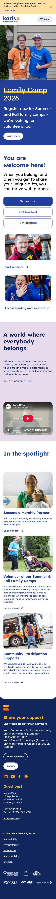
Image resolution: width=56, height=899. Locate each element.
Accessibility (10, 839)
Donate (11, 765)
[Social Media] (5, 776)
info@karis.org (11, 818)
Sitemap (8, 861)
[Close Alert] (51, 7)
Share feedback (15, 756)
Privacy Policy (11, 844)
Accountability (11, 856)
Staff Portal (9, 850)
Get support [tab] (28, 201)
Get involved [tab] (28, 212)
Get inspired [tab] (28, 223)
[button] (45, 19)
